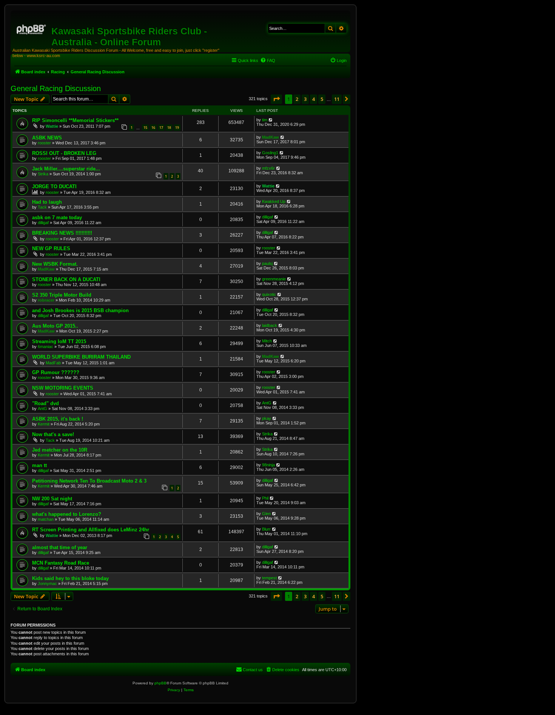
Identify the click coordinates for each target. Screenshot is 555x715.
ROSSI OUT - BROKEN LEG (64, 153)
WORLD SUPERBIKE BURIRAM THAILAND (81, 357)
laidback (269, 325)
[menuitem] (267, 60)
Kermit (43, 424)
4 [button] (313, 99)
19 (177, 127)
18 (169, 127)
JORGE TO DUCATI (54, 186)
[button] (276, 99)
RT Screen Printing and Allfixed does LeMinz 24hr (90, 529)
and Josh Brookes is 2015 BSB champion (80, 310)
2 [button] (297, 99)
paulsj (267, 263)
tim (264, 120)
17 (161, 127)
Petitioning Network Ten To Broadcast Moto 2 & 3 (89, 481)
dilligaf (43, 222)
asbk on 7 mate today (57, 217)
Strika (43, 174)
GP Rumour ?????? (55, 372)
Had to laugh (47, 202)
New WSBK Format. (55, 264)
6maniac (45, 346)
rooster (44, 143)
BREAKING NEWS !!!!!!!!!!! (62, 233)
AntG (42, 408)
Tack (42, 207)
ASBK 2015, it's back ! (57, 419)
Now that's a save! (53, 434)
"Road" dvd (45, 403)
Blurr (266, 529)
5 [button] (322, 99)
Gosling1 (270, 152)
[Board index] (31, 28)
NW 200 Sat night (52, 498)
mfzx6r (268, 168)
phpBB (160, 683)
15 (145, 127)
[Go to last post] (270, 120)
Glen (266, 513)
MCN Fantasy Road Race (60, 563)
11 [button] (336, 99)
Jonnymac (47, 583)
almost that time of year (59, 547)
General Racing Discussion (56, 88)
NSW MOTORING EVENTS (62, 388)
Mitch (267, 341)
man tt (39, 465)
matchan (46, 519)
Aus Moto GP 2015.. (55, 326)
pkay (266, 418)
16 (153, 127)
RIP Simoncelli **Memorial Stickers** (75, 120)
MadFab (53, 363)
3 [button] (305, 99)
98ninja (268, 465)
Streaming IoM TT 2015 (59, 341)
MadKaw (270, 137)
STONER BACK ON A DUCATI (66, 279)
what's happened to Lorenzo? (66, 514)
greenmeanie (274, 279)
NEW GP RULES (51, 248)
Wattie (52, 126)
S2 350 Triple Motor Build (61, 295)
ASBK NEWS (47, 138)
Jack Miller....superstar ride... (66, 169)
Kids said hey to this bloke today (70, 578)
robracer (46, 300)
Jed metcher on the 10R (59, 450)
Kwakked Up (273, 201)
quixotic (269, 294)
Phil (265, 498)
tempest (269, 578)
